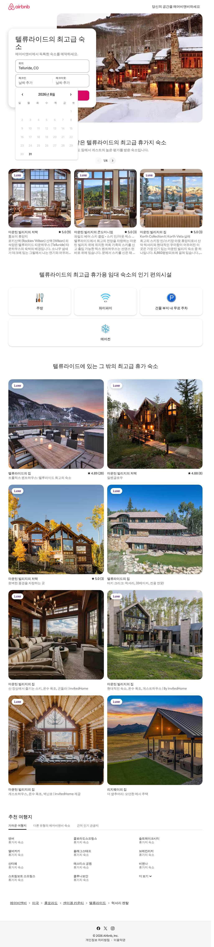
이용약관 (119, 940)
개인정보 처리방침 (98, 940)
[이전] (98, 160)
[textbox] (34, 82)
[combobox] (52, 67)
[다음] (112, 160)
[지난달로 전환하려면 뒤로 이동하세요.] (22, 94)
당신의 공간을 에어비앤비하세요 (176, 6)
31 (30, 154)
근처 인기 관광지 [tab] (88, 825)
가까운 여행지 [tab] (17, 825)
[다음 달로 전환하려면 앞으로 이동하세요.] (70, 94)
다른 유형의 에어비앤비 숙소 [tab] (51, 825)
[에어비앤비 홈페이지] (19, 6)
